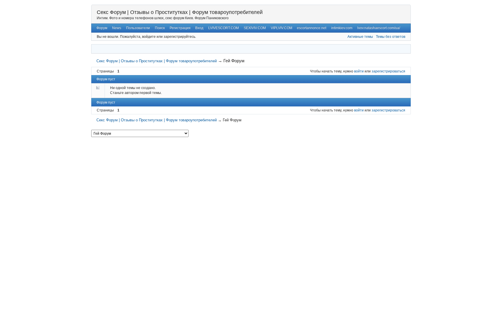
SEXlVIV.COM (255, 28)
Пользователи (138, 28)
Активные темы (360, 37)
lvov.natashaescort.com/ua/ (378, 28)
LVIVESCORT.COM (223, 28)
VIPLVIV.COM (281, 28)
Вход (199, 28)
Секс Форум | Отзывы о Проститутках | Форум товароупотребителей (180, 12)
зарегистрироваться (388, 71)
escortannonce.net (311, 28)
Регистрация (180, 28)
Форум (101, 28)
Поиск (160, 28)
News (116, 28)
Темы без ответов (390, 37)
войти (359, 71)
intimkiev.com (341, 28)
